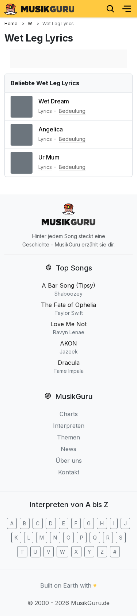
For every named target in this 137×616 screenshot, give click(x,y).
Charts (69, 414)
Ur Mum (49, 157)
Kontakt (68, 472)
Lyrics (45, 111)
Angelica (50, 129)
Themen (68, 437)
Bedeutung (72, 111)
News (68, 449)
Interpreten (68, 425)
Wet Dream (53, 101)
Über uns (69, 460)
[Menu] (126, 8)
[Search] (110, 8)
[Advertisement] (68, 59)
